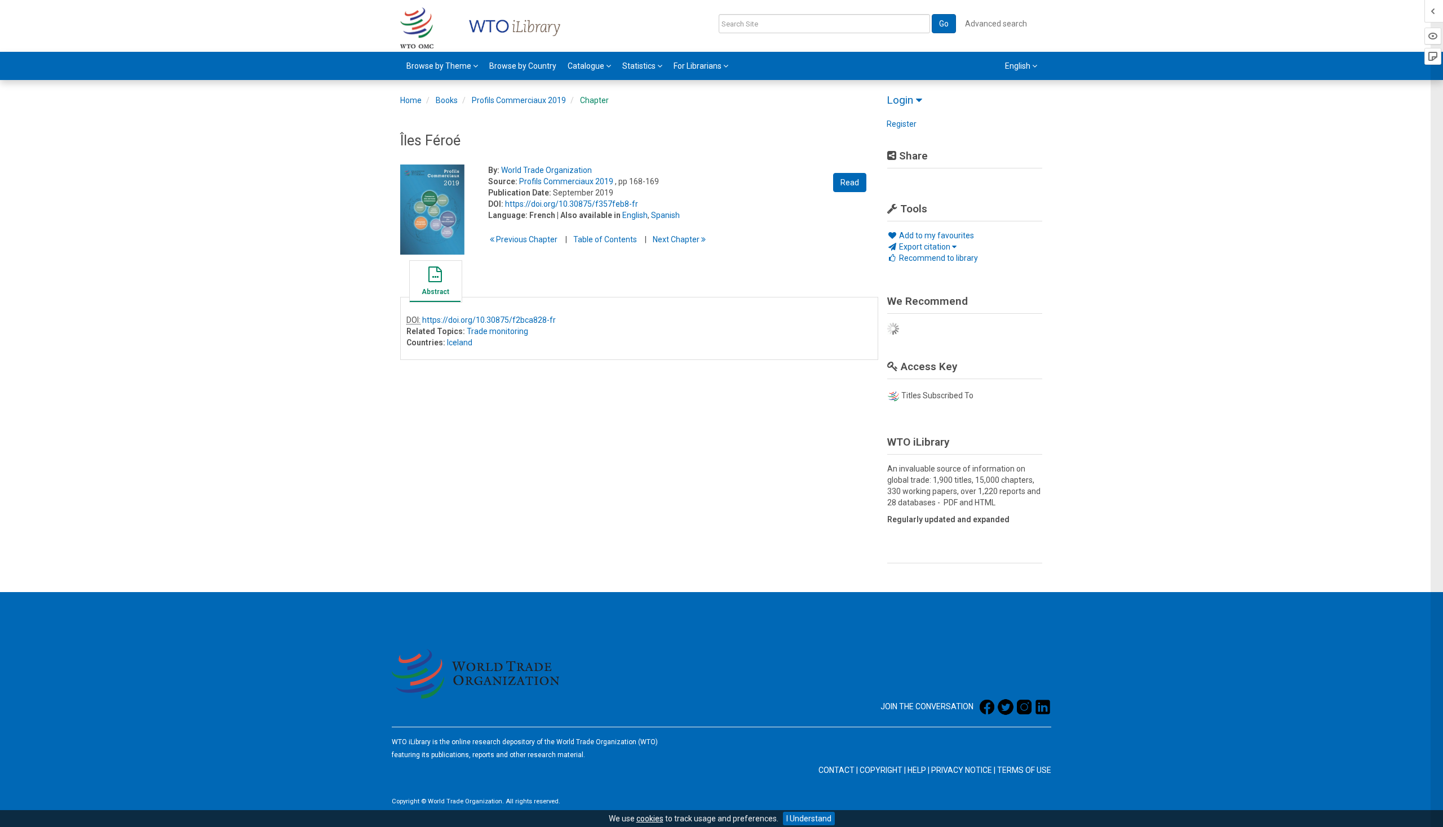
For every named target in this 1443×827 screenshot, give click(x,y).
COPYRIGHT (881, 770)
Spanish (665, 215)
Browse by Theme (439, 65)
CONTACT (836, 770)
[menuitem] (442, 66)
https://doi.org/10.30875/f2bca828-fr (489, 319)
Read (849, 182)
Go (944, 23)
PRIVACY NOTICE (961, 770)
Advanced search (996, 23)
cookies (649, 818)
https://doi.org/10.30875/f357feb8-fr (571, 203)
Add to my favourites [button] (935, 235)
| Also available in (589, 215)
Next (677, 239)
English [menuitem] (1018, 65)
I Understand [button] (808, 818)
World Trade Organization (546, 170)
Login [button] (901, 100)
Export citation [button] (924, 246)
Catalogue (587, 65)
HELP (917, 770)
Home (411, 100)
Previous (525, 239)
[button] (435, 283)
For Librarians (698, 65)
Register (902, 123)
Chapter (594, 100)
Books (447, 100)
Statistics (639, 65)
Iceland (459, 342)
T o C (605, 239)
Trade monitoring (497, 331)
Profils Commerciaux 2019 (519, 100)
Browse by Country (522, 65)
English (635, 215)
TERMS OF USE (1024, 770)
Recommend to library (937, 258)
